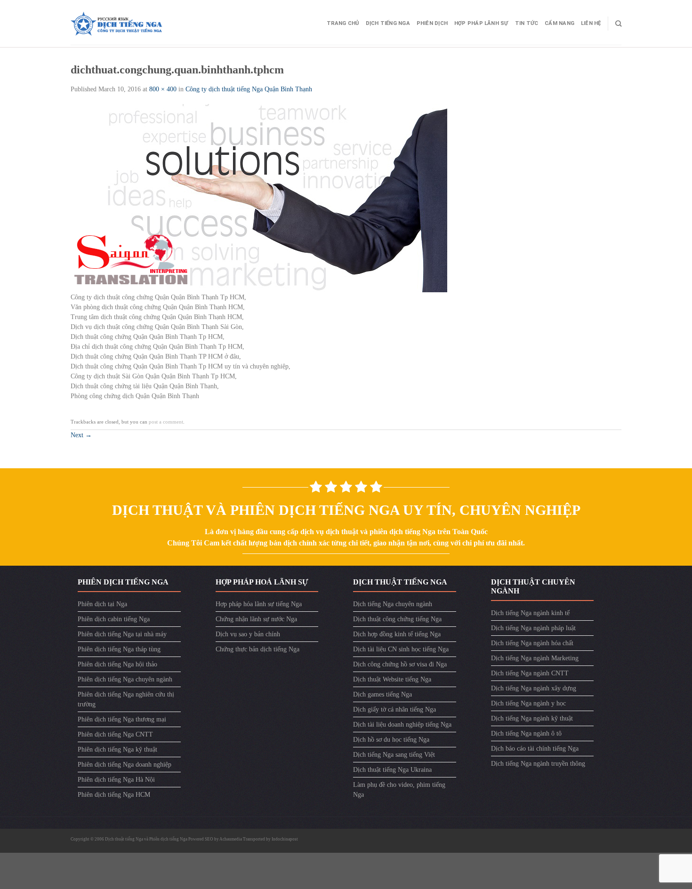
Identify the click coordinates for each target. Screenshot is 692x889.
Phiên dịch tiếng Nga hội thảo (117, 664)
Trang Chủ (343, 23)
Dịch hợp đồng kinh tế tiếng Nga (397, 634)
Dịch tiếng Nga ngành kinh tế (530, 613)
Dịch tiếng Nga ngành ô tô (526, 733)
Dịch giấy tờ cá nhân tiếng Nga (394, 709)
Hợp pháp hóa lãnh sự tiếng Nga (259, 604)
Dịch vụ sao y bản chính (248, 634)
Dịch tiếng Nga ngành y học (528, 703)
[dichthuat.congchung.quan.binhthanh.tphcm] (259, 197)
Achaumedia (230, 839)
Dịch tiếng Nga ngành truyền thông (538, 763)
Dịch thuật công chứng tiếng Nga (397, 619)
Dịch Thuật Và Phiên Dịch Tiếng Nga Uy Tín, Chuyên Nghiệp (346, 510)
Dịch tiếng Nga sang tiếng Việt (394, 754)
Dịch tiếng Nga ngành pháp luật (533, 628)
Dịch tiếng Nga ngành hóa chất (532, 643)
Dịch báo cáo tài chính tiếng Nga (535, 748)
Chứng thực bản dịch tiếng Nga (257, 649)
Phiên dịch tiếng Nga (168, 839)
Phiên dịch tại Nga (102, 604)
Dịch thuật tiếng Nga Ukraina (392, 769)
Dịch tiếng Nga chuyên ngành (392, 604)
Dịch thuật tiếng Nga (124, 839)
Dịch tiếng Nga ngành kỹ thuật (532, 718)
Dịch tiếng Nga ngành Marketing (535, 658)
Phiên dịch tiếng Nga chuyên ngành (125, 679)
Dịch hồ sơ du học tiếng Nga (391, 739)
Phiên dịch (432, 23)
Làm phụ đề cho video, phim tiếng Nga (399, 789)
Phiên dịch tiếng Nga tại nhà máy (122, 634)
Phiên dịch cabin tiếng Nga (114, 619)
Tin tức (527, 23)
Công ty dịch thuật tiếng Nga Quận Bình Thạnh (248, 89)
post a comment (166, 421)
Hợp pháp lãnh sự (481, 23)
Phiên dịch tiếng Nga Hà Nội (116, 779)
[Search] (618, 23)
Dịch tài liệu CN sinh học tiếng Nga (401, 649)
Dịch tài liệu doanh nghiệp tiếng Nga (402, 724)
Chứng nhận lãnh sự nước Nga (256, 619)
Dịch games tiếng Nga (382, 694)
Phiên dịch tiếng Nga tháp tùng (119, 649)
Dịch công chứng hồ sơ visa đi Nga (400, 664)
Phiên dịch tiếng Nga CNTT (115, 734)
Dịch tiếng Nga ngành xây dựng (533, 688)
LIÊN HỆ (591, 23)
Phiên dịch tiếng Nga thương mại (122, 719)
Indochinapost (285, 839)
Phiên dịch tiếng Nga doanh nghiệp (124, 764)
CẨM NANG (559, 23)
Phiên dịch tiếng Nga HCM (114, 794)
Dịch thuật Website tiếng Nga (392, 679)
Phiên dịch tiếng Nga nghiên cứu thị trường (126, 699)
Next (81, 435)
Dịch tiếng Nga (388, 23)
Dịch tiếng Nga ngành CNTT (530, 673)
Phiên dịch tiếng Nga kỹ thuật (117, 749)
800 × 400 (163, 89)
